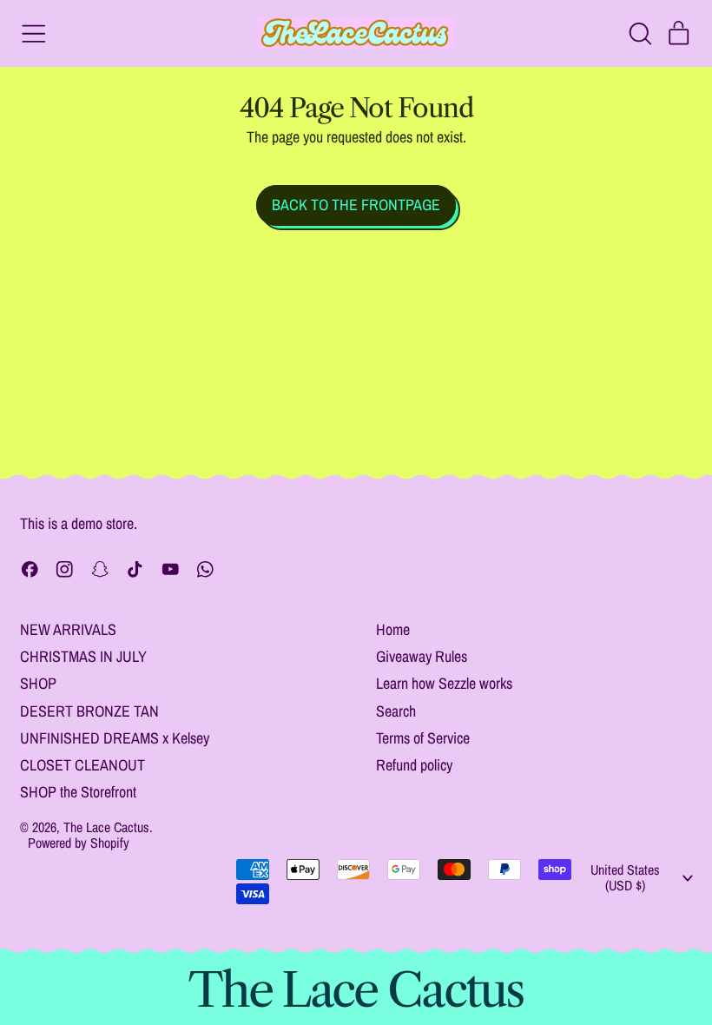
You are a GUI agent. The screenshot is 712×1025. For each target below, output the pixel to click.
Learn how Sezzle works (444, 683)
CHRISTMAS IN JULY (83, 656)
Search (396, 711)
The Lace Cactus (106, 827)
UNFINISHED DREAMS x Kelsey (114, 738)
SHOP (38, 683)
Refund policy (414, 765)
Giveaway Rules (421, 656)
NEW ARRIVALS (68, 629)
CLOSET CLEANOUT (82, 765)
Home (393, 629)
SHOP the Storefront (78, 792)
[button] (640, 34)
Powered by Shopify (78, 842)
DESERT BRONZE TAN (89, 711)
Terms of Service (423, 738)
